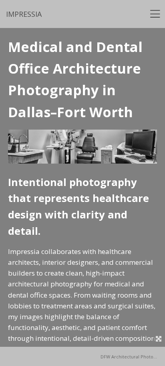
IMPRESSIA (24, 14)
